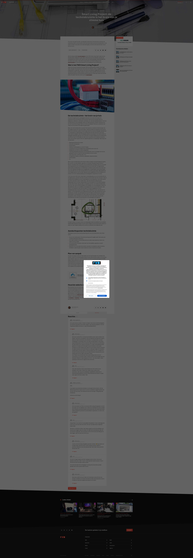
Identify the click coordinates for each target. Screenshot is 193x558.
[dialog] (96, 279)
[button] (96, 283)
